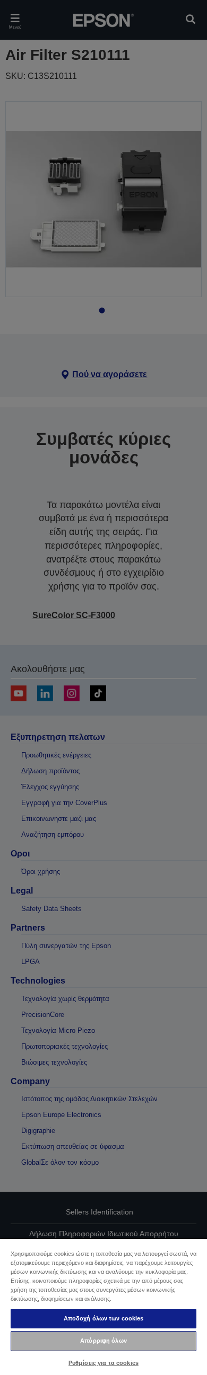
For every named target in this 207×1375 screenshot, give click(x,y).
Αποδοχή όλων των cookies (104, 1318)
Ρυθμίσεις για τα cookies (103, 1363)
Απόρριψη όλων (103, 1340)
